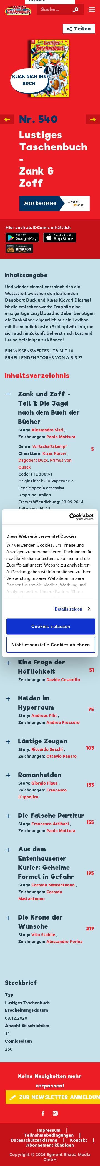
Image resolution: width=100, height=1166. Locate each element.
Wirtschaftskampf (49, 446)
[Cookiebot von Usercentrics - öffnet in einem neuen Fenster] (71, 516)
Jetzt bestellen (40, 203)
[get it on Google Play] (22, 237)
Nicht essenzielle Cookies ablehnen (51, 644)
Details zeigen (68, 608)
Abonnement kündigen (50, 1144)
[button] (45, 415)
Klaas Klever (54, 453)
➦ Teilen (79, 29)
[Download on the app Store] (59, 237)
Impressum (49, 1130)
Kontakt (78, 1140)
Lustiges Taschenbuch (18, 10)
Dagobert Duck (33, 460)
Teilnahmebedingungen (49, 1135)
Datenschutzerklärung (34, 1140)
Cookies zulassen (50, 626)
